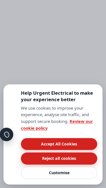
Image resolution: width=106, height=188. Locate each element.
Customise (59, 172)
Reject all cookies (59, 158)
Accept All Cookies (59, 144)
